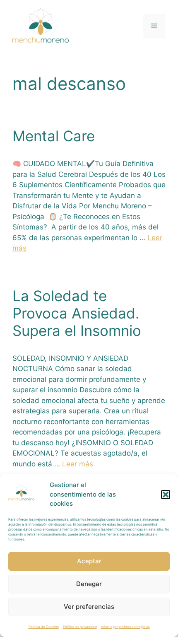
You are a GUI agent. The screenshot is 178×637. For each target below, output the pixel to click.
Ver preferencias (89, 606)
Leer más (77, 464)
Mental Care (53, 136)
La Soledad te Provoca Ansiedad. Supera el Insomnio (76, 313)
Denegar (89, 584)
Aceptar (89, 561)
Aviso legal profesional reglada (125, 627)
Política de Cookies (44, 627)
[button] (165, 494)
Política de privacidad (80, 627)
